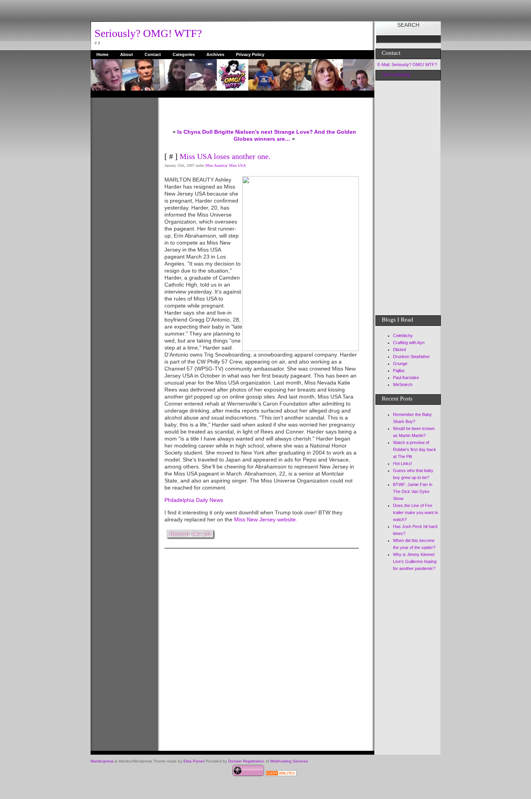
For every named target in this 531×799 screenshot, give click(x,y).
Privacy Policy (250, 54)
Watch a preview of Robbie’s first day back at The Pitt (414, 449)
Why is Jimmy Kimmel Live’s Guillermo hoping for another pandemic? (415, 561)
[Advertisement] (122, 214)
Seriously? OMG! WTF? (148, 33)
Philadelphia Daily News (194, 500)
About (126, 54)
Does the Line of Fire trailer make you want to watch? (415, 512)
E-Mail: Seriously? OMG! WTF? (407, 64)
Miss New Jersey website (265, 519)
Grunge (400, 363)
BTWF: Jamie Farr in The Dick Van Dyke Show (412, 491)
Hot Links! (402, 463)
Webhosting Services (289, 761)
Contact (153, 54)
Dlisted (399, 349)
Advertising (396, 74)
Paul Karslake (406, 377)
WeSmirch (402, 384)
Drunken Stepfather (411, 356)
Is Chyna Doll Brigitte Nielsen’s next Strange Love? (245, 132)
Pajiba (398, 370)
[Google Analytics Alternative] (281, 774)
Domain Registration (246, 761)
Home (102, 54)
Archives (215, 54)
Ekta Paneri (193, 761)
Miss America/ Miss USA (225, 165)
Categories (184, 54)
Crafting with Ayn (408, 342)
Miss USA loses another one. (225, 156)
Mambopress (102, 761)
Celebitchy (403, 335)
